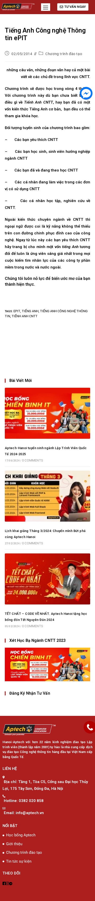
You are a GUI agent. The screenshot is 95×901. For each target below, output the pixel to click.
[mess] (10, 884)
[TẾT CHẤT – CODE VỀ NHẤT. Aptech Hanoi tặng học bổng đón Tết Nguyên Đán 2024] (47, 579)
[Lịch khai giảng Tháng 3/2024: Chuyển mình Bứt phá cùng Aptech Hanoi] (47, 496)
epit (16, 311)
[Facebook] (4, 884)
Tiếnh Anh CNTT (24, 316)
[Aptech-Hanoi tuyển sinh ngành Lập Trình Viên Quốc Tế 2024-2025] (47, 413)
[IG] (7, 884)
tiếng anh (30, 311)
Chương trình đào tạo (63, 54)
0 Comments (32, 460)
